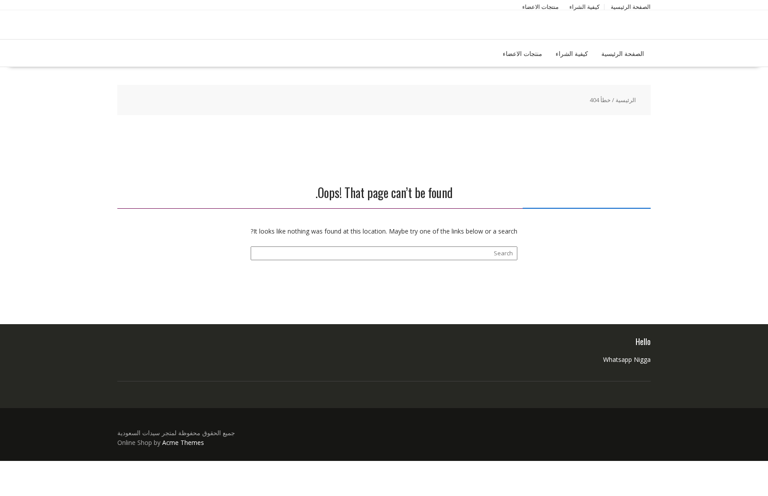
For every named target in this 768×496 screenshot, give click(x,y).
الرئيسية (626, 100)
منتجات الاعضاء (540, 7)
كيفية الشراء (584, 7)
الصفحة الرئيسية (631, 7)
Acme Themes (183, 442)
